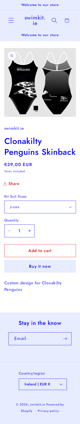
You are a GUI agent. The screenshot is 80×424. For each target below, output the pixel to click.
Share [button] (14, 183)
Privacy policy (48, 411)
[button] (11, 20)
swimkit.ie (37, 404)
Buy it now (40, 266)
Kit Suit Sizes (15, 196)
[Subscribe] (65, 338)
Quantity (11, 220)
